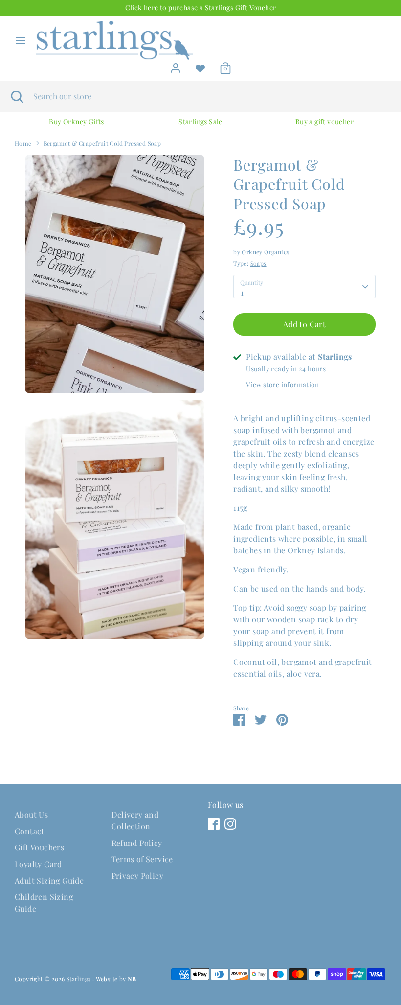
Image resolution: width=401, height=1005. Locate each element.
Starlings (79, 978)
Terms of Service (142, 859)
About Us (31, 814)
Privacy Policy (137, 875)
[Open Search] (16, 96)
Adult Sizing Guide (49, 880)
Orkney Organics (265, 252)
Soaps (258, 263)
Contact (30, 831)
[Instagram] (230, 824)
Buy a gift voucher (324, 121)
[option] (76, 122)
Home (23, 143)
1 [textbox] (242, 292)
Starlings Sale (200, 121)
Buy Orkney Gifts (76, 121)
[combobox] (304, 286)
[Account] (175, 65)
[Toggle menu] (20, 40)
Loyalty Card (38, 864)
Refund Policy (136, 843)
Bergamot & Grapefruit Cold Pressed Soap (102, 143)
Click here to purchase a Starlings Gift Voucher (200, 7)
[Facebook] (214, 824)
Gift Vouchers (39, 847)
